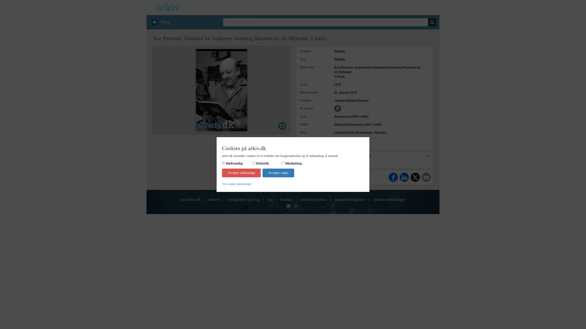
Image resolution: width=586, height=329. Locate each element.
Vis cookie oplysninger (237, 184)
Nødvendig (234, 163)
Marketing (293, 163)
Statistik (262, 163)
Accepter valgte (278, 173)
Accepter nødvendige (241, 173)
